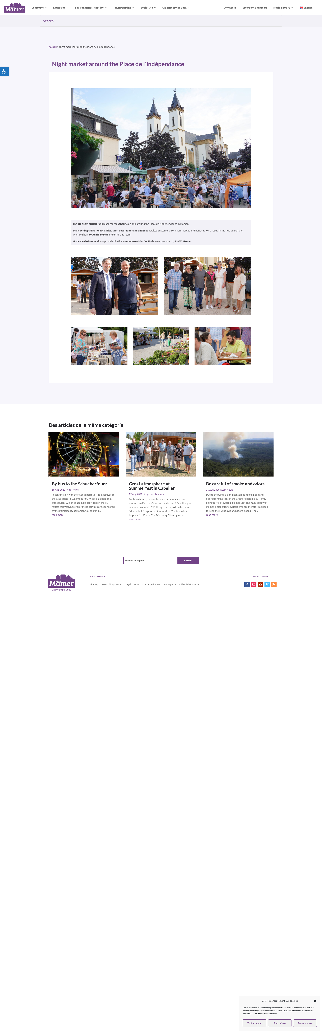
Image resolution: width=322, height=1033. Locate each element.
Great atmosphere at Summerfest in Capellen (152, 486)
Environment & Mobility (89, 7)
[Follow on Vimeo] (267, 584)
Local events (157, 494)
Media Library (281, 7)
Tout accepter (254, 1023)
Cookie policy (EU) (151, 584)
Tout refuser (280, 1023)
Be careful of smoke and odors (235, 483)
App (69, 489)
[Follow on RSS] (274, 584)
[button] (4, 71)
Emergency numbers (255, 7)
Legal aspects (132, 584)
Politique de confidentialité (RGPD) (181, 584)
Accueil (53, 46)
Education (59, 7)
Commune (38, 7)
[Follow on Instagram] (253, 584)
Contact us (230, 7)
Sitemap (94, 584)
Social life (147, 7)
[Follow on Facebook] (247, 584)
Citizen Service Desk (174, 7)
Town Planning (122, 7)
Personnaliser (305, 1023)
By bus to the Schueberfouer (79, 483)
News (76, 489)
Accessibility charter (112, 584)
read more (58, 514)
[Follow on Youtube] (260, 584)
